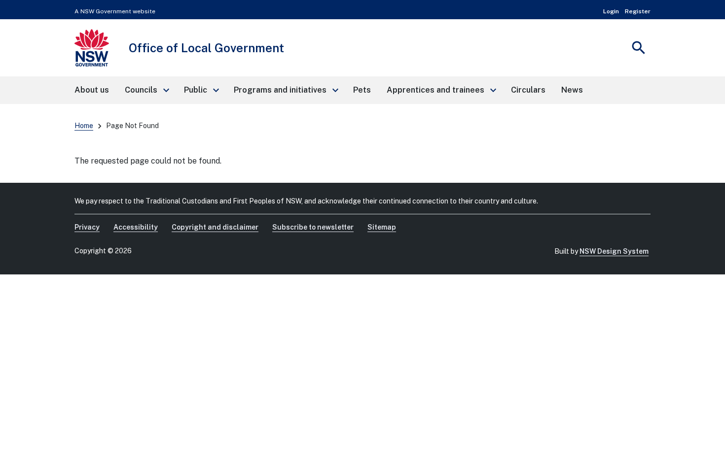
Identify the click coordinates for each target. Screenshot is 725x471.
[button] (146, 90)
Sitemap (381, 227)
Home (83, 126)
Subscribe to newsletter (313, 227)
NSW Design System (614, 251)
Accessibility (135, 227)
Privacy (87, 227)
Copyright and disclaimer (215, 227)
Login (611, 11)
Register (638, 11)
